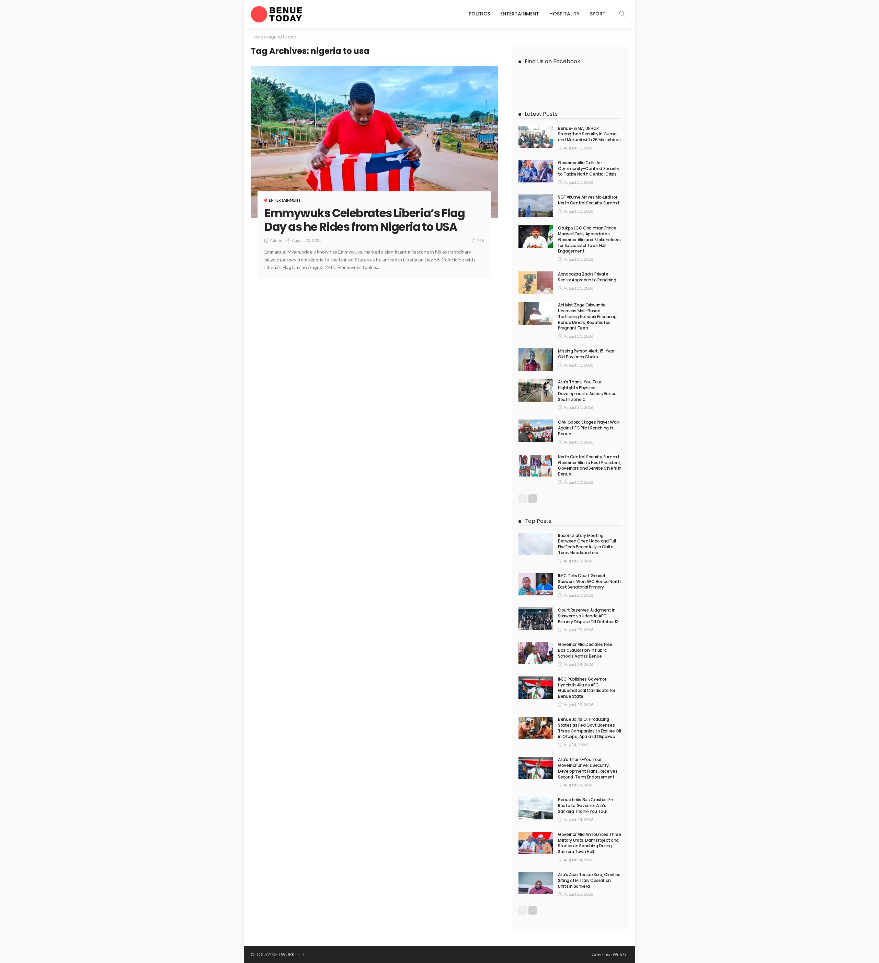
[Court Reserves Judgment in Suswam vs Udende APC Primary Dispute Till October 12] (535, 618)
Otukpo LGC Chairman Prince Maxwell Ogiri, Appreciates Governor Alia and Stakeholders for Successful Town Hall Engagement (589, 239)
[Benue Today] (276, 13)
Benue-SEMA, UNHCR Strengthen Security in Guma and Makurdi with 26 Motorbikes (589, 134)
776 (480, 240)
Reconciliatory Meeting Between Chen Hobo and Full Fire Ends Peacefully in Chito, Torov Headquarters (587, 544)
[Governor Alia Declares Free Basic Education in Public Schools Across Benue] (535, 653)
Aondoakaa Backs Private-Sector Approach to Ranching (587, 277)
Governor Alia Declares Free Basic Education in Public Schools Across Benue (585, 650)
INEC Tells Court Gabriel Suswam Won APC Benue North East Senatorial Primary (589, 581)
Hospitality (564, 13)
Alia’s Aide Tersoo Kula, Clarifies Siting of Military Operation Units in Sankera (589, 880)
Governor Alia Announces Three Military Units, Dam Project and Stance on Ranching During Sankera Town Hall (589, 842)
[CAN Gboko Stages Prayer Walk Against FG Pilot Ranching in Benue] (535, 430)
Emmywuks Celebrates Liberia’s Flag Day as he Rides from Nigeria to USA (364, 220)
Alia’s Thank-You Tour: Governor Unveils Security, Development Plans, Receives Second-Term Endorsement (587, 768)
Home (257, 37)
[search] (622, 13)
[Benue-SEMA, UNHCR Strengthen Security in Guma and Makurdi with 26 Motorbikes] (535, 137)
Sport (598, 13)
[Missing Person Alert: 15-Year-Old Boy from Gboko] (535, 359)
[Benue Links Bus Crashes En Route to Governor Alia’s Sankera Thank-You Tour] (535, 808)
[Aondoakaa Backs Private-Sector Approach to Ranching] (535, 282)
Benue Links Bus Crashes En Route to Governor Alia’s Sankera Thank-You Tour (585, 805)
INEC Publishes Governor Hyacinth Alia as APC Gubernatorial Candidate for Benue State (586, 687)
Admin (276, 240)
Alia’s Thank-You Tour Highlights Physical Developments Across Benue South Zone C (587, 390)
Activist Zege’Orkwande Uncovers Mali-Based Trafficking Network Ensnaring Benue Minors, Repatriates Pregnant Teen (587, 316)
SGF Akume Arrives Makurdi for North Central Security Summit (589, 200)
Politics (479, 13)
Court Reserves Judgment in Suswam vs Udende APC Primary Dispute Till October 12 (588, 616)
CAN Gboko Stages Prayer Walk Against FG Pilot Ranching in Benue (588, 428)
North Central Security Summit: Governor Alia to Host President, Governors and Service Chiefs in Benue (589, 465)
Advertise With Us (610, 954)
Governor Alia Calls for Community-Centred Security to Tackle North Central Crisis (588, 168)
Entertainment (519, 13)
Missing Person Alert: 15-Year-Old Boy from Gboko (587, 354)
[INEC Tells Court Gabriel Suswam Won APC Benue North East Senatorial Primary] (535, 584)
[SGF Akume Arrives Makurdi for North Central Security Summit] (535, 205)
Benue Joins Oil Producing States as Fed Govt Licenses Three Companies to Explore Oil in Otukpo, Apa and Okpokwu (589, 727)
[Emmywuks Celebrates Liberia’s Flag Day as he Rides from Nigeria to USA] (374, 142)
